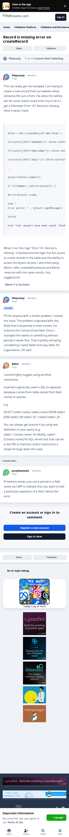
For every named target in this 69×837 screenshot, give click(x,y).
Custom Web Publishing (48, 58)
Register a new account (34, 527)
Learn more (7, 6)
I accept (58, 817)
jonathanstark (20, 470)
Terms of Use (15, 822)
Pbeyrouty (15, 58)
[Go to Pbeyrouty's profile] (5, 58)
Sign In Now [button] (34, 536)
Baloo (15, 364)
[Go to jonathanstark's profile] (6, 472)
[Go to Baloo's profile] (6, 365)
